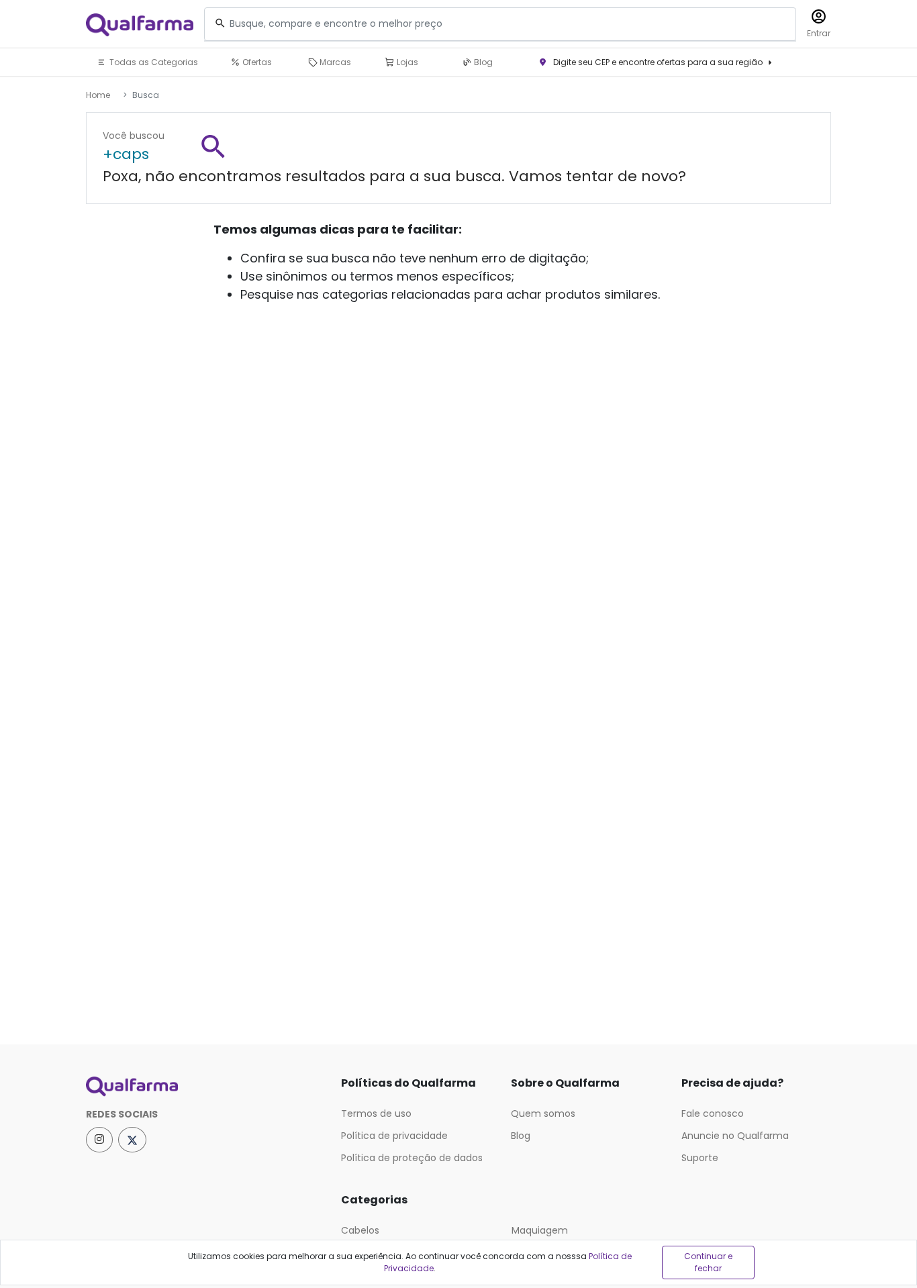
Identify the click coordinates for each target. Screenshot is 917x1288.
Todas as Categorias (152, 62)
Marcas (334, 62)
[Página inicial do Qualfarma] (203, 1087)
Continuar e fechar (708, 1262)
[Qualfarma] (139, 24)
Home (98, 95)
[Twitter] (132, 1139)
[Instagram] (99, 1139)
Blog (482, 62)
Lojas (406, 62)
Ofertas (256, 62)
